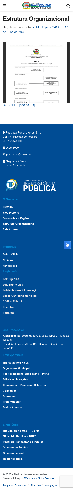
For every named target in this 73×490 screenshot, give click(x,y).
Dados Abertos (12, 407)
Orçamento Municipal (16, 368)
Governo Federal (13, 453)
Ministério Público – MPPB (19, 436)
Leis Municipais (13, 284)
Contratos (9, 396)
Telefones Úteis (13, 458)
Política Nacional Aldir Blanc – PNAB (26, 374)
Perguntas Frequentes (15, 485)
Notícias (8, 260)
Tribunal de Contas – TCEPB (21, 430)
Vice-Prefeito (11, 212)
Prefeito (8, 207)
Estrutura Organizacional (19, 224)
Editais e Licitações (15, 379)
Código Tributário (14, 301)
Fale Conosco (12, 229)
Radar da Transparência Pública (23, 442)
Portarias (8, 312)
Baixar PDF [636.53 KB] (19, 105)
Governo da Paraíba (15, 447)
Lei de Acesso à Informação (20, 290)
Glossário (36, 485)
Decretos (8, 307)
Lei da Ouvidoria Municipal (20, 296)
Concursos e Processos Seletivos (24, 385)
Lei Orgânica (11, 279)
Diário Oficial (11, 254)
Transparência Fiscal (16, 362)
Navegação (10, 265)
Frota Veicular (11, 402)
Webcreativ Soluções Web (39, 478)
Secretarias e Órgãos (16, 218)
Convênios (10, 390)
